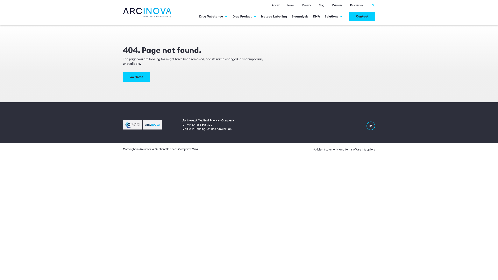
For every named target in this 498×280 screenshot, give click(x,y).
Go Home (136, 77)
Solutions (331, 16)
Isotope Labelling (274, 16)
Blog (321, 5)
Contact (362, 16)
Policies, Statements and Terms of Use (337, 149)
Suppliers (369, 149)
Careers (337, 5)
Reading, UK (202, 129)
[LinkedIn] (370, 126)
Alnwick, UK (224, 129)
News (291, 5)
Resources (356, 5)
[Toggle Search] (373, 5)
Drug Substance (211, 16)
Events (306, 5)
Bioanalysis (300, 16)
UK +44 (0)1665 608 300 (197, 124)
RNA (316, 16)
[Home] (147, 12)
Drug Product (242, 16)
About (276, 5)
